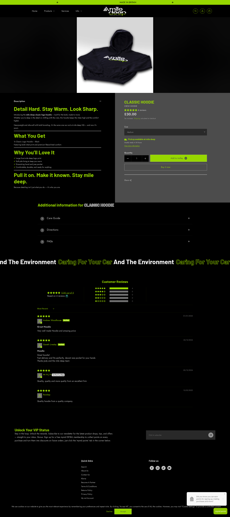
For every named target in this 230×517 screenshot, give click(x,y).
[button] (131, 110)
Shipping (137, 118)
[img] (43, 316)
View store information (132, 146)
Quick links (87, 461)
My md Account (87, 498)
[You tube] (169, 468)
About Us (84, 470)
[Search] (195, 10)
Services (65, 10)
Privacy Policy (86, 494)
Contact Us (85, 474)
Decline (109, 511)
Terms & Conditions (89, 486)
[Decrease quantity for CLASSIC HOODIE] (127, 158)
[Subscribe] (210, 435)
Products (48, 10)
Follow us (154, 461)
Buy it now (165, 167)
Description (19, 101)
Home (34, 10)
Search (84, 466)
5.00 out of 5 (67, 292)
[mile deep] (115, 11)
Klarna (83, 478)
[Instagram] (158, 468)
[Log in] (202, 10)
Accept (123, 511)
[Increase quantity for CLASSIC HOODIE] (145, 158)
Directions (52, 230)
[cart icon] (209, 10)
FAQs (50, 241)
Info (78, 10)
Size (126, 126)
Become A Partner (88, 482)
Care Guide (53, 218)
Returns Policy (86, 490)
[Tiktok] (163, 468)
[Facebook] (152, 468)
